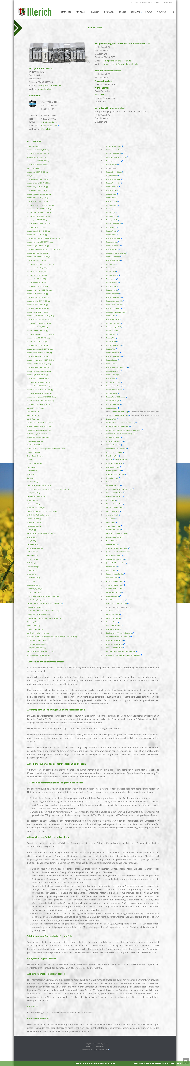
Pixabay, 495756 (111, 227)
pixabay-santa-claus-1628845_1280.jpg (39, 209)
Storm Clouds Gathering (35, 456)
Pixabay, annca (111, 198)
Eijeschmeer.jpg (32, 555)
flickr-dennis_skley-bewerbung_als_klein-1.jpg (42, 511)
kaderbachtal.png (33, 415)
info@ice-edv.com (49, 122)
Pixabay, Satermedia (113, 257)
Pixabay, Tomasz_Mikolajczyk (116, 253)
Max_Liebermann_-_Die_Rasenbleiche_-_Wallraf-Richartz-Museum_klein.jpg (52, 637)
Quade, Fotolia (111, 570)
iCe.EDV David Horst (99, 1049)
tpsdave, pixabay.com (113, 471)
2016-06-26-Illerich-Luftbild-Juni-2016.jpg (40, 651)
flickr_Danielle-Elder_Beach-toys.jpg (39, 485)
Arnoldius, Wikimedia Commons (117, 548)
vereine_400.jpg (32, 500)
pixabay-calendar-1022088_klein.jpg (39, 386)
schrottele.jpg (31, 574)
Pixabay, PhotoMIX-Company (115, 397)
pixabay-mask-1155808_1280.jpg (37, 198)
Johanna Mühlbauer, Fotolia (115, 563)
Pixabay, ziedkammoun (114, 305)
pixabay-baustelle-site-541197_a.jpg (38, 257)
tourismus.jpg (31, 581)
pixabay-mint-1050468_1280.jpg (37, 305)
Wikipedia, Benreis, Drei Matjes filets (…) (119, 434)
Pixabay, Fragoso (111, 393)
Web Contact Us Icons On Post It (38, 515)
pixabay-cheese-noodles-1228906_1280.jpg (41, 316)
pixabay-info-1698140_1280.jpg (37, 279)
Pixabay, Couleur (112, 205)
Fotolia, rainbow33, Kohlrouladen (117, 426)
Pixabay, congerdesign (113, 153)
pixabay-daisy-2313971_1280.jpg (37, 187)
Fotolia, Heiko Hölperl (113, 146)
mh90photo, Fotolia (113, 611)
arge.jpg (29, 176)
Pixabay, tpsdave (111, 408)
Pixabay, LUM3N (111, 201)
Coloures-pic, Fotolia (113, 437)
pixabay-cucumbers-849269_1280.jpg (39, 290)
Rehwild (30, 459)
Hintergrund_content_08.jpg (36, 644)
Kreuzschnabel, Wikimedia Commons (119, 489)
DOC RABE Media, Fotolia (114, 508)
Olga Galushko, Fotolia (113, 626)
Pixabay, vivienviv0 (112, 330)
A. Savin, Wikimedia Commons (116, 603)
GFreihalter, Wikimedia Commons (118, 533)
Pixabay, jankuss (111, 242)
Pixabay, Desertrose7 (113, 323)
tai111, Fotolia (111, 500)
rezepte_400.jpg (32, 544)
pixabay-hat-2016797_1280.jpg (37, 235)
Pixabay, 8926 (110, 264)
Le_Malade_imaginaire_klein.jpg (38, 633)
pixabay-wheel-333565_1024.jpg (37, 253)
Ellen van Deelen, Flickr (114, 496)
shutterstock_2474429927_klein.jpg (38, 655)
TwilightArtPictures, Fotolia (115, 559)
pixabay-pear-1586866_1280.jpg (37, 294)
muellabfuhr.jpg (32, 482)
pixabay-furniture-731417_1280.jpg (38, 183)
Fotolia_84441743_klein (35, 441)
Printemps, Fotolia (112, 578)
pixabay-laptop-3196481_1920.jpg (38, 161)
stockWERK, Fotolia (112, 596)
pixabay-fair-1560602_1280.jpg (37, 275)
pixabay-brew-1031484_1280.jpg (37, 179)
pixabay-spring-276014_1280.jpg (37, 220)
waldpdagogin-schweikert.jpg (36, 157)
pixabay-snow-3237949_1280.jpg (37, 172)
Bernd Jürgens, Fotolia (113, 555)
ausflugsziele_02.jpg (33, 585)
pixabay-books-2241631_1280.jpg (38, 153)
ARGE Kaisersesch (112, 176)
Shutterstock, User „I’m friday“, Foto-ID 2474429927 (123, 655)
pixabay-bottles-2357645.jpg (36, 271)
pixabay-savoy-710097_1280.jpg (37, 341)
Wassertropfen (32, 471)
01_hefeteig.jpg (32, 563)
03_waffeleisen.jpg (33, 567)
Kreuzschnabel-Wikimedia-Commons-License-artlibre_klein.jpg (48, 489)
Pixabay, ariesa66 (112, 216)
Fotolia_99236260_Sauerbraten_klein (39, 430)
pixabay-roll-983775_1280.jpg (36, 282)
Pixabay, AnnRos (111, 231)
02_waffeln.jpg (32, 570)
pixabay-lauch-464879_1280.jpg (37, 327)
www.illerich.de (45, 89)
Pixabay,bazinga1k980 (113, 327)
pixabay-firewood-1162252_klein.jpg (39, 371)
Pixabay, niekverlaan (113, 404)
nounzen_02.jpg (32, 559)
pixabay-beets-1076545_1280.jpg (37, 345)
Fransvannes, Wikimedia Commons (118, 637)
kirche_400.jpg (32, 533)
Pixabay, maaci (111, 194)
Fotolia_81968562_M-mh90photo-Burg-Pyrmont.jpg (44, 618)
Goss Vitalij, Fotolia (112, 482)
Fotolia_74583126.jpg (34, 522)
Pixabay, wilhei (111, 341)
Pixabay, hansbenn (112, 294)
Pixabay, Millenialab (113, 319)
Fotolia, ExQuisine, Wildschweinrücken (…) (120, 423)
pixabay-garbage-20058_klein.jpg (38, 367)
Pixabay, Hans (110, 364)
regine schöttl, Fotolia (113, 592)
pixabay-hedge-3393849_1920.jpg (38, 246)
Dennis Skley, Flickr (112, 511)
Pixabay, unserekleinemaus (115, 312)
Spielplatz (30, 474)
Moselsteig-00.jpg (32, 622)
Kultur (148, 12)
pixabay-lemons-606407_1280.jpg (38, 308)
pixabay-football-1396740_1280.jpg (38, 231)
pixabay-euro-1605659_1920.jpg (37, 164)
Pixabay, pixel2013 (112, 187)
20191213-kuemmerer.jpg (36, 168)
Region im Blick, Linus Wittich (116, 157)
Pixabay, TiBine (111, 286)
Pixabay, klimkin (111, 164)
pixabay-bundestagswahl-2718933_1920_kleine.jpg (43, 249)
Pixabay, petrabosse (113, 353)
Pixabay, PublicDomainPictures (116, 367)
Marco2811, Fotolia (112, 541)
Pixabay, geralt (111, 279)
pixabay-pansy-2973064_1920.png (38, 268)
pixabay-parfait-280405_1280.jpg (37, 312)
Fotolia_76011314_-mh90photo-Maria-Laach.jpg (43, 611)
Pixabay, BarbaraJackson (114, 390)
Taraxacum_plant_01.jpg (35, 548)
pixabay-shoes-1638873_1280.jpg (37, 201)
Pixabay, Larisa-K (111, 220)
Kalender (95, 12)
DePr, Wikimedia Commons (115, 600)
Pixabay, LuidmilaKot (113, 382)
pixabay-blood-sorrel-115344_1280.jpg (39, 364)
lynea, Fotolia (110, 522)
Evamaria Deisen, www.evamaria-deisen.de (120, 651)
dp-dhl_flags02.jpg (33, 419)
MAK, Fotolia (110, 519)
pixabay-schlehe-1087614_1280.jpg (38, 301)
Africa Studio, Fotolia (113, 445)
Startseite (66, 12)
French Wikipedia (122, 459)
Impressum (99, 1046)
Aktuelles (80, 12)
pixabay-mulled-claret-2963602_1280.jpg (40, 205)
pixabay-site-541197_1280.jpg (36, 260)
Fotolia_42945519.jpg (34, 519)
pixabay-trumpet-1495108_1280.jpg (38, 223)
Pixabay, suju (110, 212)
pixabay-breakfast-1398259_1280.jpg (39, 194)
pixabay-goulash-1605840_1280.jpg (38, 338)
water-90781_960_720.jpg (35, 408)
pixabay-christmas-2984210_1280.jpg (39, 212)
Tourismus (162, 12)
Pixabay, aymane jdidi (113, 161)
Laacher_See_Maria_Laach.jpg (37, 600)
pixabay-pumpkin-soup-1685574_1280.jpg (40, 360)
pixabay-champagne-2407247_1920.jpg (40, 242)
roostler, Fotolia (111, 567)
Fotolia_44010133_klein (35, 445)
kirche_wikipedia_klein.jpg (46, 533)
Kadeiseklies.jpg (32, 552)
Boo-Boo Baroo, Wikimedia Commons (119, 633)
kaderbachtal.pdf (33, 412)
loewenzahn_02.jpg (33, 578)
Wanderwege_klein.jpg (34, 589)
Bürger (122, 12)
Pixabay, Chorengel (112, 375)
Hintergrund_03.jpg (33, 493)
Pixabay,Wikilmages (112, 400)
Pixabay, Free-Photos (113, 150)
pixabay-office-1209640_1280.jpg (37, 150)
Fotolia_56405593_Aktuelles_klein (38, 437)
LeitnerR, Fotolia (112, 544)
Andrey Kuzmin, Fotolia (114, 452)
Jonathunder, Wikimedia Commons (118, 552)
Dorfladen (109, 12)
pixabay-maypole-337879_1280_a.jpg (39, 216)
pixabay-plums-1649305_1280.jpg (38, 297)
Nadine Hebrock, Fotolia (114, 574)
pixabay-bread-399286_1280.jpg (37, 286)
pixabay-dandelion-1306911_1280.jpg (39, 353)
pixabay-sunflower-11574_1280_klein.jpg (40, 400)
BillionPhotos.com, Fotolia (115, 474)
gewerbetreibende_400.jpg (36, 496)
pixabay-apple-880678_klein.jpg (37, 375)
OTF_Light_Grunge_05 (34, 463)
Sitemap (89, 1046)
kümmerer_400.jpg (33, 504)
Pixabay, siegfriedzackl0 (114, 301)
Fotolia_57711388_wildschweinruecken (40, 423)
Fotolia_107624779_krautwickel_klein (39, 426)
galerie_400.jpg (32, 537)
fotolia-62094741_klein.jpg (35, 508)
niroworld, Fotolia (112, 515)
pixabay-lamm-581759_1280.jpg (37, 330)
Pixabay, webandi (112, 249)
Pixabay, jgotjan (111, 190)
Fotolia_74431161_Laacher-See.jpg (38, 614)
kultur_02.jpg (31, 530)
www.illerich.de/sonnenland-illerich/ (121, 64)
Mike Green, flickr (112, 456)
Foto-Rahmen (31, 467)
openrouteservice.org (120, 412)
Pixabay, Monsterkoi (113, 246)
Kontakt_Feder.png (33, 626)
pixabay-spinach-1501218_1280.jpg (38, 319)
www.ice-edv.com (49, 125)
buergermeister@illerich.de (51, 85)
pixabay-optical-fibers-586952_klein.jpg (40, 390)
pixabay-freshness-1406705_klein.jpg (39, 382)
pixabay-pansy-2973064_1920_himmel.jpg (40, 264)
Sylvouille (109, 459)
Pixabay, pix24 (111, 271)
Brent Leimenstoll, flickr (114, 463)
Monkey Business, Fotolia (114, 441)
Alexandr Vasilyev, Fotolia (114, 581)
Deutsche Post (111, 419)
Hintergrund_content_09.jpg (36, 648)
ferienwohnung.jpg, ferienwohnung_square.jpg (43, 596)
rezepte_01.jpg (32, 541)
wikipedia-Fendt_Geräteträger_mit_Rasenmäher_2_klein (46, 449)
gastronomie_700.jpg (34, 592)
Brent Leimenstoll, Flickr (114, 493)
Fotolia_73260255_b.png (35, 629)
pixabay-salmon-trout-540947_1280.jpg (40, 349)
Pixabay (108, 209)
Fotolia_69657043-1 (33, 452)
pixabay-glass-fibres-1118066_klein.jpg (39, 393)
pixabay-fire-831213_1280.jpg (36, 227)
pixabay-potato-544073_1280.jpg (37, 356)
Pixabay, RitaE (110, 316)
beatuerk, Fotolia (112, 622)
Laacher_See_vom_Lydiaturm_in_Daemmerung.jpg (44, 603)
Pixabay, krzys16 (111, 290)
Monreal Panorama (33, 146)
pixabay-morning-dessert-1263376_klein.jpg (41, 397)
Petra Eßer (46, 129)
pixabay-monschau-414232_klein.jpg (39, 404)
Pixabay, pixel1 (111, 334)
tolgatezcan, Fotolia (113, 467)
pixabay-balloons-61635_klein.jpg (38, 378)
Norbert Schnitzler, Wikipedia (116, 449)
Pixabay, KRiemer (112, 282)
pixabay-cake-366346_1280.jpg (37, 190)
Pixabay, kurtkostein (113, 371)
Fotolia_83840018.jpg (34, 526)
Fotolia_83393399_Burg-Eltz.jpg (37, 607)
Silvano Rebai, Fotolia (113, 530)
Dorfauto (135, 12)
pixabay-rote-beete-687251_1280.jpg (39, 323)
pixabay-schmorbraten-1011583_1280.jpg (40, 334)
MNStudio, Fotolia (112, 478)
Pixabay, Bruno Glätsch (114, 172)
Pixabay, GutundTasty (113, 308)
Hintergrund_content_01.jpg (36, 640)
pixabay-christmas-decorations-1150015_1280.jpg (43, 238)
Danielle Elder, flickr (113, 485)
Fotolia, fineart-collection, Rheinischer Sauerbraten (123, 430)
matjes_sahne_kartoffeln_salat (37, 434)
